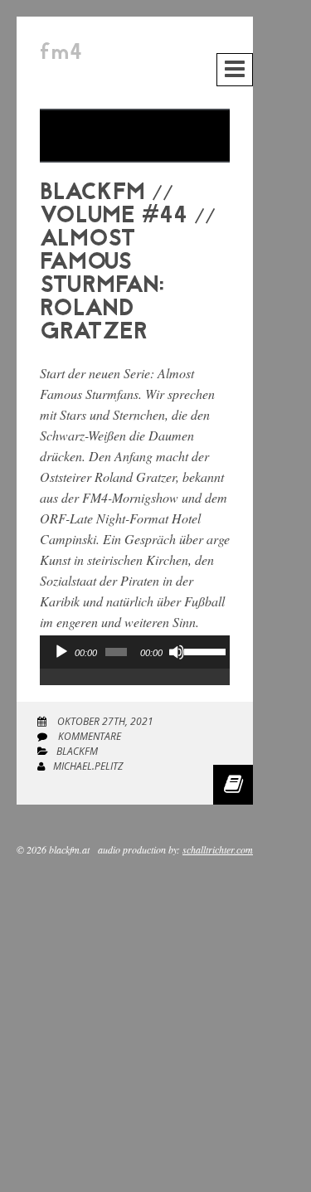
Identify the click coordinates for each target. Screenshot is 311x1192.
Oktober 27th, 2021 (104, 721)
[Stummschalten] (176, 652)
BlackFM (77, 751)
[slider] (202, 650)
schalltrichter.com (217, 849)
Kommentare (88, 736)
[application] (135, 668)
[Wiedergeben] (61, 652)
